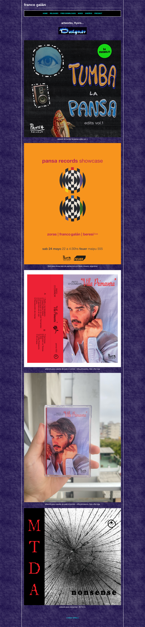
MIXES (80, 13)
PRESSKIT (98, 13)
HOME (45, 13)
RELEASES (54, 13)
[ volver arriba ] (72, 618)
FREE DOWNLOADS (68, 13)
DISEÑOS (88, 13)
